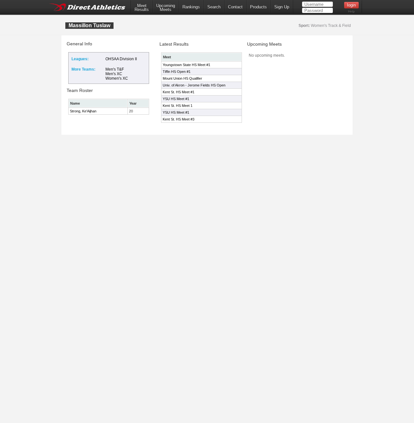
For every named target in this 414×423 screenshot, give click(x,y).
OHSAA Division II (121, 59)
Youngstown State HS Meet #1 (186, 65)
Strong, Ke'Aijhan (83, 111)
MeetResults (142, 7)
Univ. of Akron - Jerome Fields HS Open (194, 85)
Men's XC (113, 74)
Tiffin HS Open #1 (177, 72)
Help (351, 11)
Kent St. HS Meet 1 (177, 106)
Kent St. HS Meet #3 (178, 119)
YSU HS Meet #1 (176, 99)
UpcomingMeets (165, 7)
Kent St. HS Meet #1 (178, 92)
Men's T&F (114, 69)
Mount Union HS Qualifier (182, 78)
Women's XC (116, 78)
